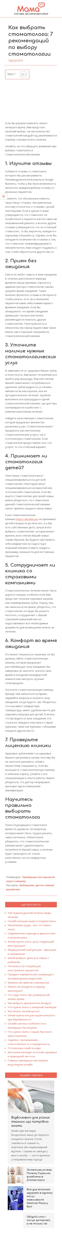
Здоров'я (15, 60)
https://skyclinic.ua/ (27, 519)
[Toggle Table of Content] (22, 74)
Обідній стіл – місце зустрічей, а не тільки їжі (39, 1220)
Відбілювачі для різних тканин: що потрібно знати (30, 1121)
